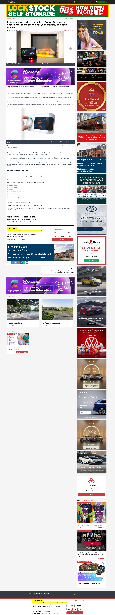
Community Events (82, 558)
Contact (46, 594)
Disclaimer (40, 596)
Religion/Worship (82, 585)
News (20, 2)
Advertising (38, 594)
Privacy (36, 596)
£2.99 (55, 236)
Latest (85, 500)
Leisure (79, 527)
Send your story (68, 18)
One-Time (56, 232)
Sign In (94, 2)
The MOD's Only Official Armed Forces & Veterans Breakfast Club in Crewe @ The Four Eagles (91, 554)
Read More (34, 326)
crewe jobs (27, 221)
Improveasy (10, 97)
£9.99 (70, 236)
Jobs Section (25, 217)
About (30, 594)
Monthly (68, 232)
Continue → (62, 239)
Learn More (101, 527)
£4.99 (62, 236)
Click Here (91, 494)
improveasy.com (29, 205)
